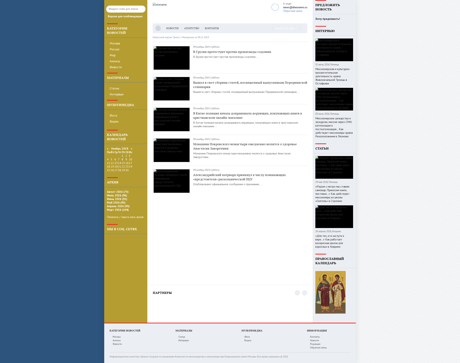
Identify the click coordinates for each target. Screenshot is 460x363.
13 (116, 163)
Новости (172, 28)
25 (108, 170)
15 (123, 163)
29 (123, 170)
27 (116, 170)
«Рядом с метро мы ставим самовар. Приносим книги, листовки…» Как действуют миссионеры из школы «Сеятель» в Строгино (332, 194)
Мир (113, 55)
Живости (116, 67)
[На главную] (201, 12)
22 (123, 166)
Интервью (116, 94)
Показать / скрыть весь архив (125, 217)
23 (127, 166)
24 (130, 166)
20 (116, 166)
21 (119, 166)
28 (119, 170)
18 (108, 166)
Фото (113, 115)
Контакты (212, 28)
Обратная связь (292, 11)
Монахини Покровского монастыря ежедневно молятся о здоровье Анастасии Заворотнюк (245, 146)
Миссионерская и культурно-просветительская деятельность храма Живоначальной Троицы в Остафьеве (332, 76)
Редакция (315, 344)
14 (119, 163)
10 (130, 159)
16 (127, 163)
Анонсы (115, 61)
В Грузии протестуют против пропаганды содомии (232, 51)
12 (112, 163)
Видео (114, 121)
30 (127, 170)
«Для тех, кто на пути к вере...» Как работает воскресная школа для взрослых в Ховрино (329, 241)
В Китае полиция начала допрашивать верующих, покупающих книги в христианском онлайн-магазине (247, 115)
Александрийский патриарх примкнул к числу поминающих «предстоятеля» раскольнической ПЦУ (239, 177)
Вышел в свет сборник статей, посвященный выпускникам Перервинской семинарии (250, 84)
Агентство (191, 28)
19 (112, 166)
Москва (115, 43)
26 (112, 170)
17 (130, 163)
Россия (114, 49)
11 (108, 163)
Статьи (114, 88)
